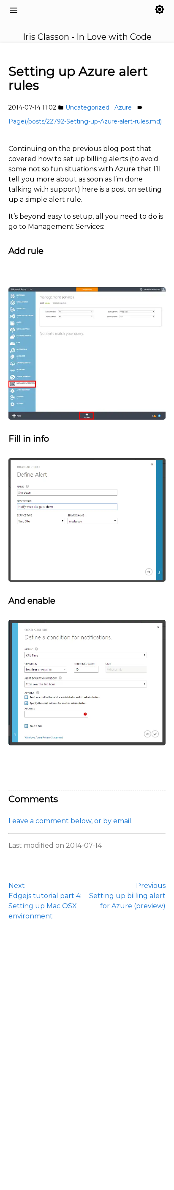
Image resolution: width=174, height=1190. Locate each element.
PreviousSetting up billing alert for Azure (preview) (127, 896)
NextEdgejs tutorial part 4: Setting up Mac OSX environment (45, 901)
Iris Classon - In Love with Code (59, 20)
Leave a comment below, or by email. (70, 821)
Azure (123, 107)
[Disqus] (87, 1054)
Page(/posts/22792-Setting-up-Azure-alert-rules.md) (85, 121)
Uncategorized (87, 107)
